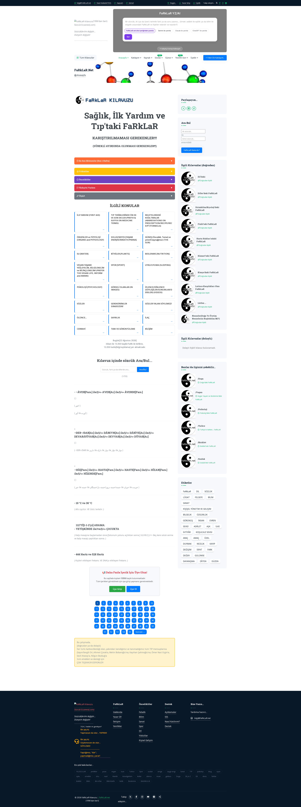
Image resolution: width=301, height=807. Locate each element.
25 (122, 614)
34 (115, 620)
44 (115, 626)
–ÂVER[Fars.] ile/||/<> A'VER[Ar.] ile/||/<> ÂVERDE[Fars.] (109, 392)
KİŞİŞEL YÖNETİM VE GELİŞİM (197, 508)
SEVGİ (185, 526)
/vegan (198, 392)
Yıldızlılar (143, 735)
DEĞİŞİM (187, 549)
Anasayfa (123, 57)
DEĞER (186, 555)
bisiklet (78, 781)
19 (146, 609)
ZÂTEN (203, 561)
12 (103, 609)
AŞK (208, 526)
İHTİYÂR (187, 532)
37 (134, 620)
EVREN (213, 520)
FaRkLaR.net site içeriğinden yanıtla (140, 31)
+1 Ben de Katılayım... (215, 57)
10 (152, 603)
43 (109, 626)
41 (97, 626)
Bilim (141, 716)
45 (122, 626)
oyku (78, 776)
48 (140, 626)
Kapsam (119, 3)
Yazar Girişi (185, 3)
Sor (128, 37)
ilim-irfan (98, 781)
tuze (122, 771)
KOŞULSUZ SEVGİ (204, 532)
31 (97, 620)
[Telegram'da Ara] (154, 797)
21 (97, 614)
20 (153, 609)
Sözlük (158, 57)
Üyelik (197, 3)
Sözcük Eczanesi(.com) (84, 709)
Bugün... (173, 3)
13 (109, 609)
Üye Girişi (117, 589)
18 (140, 609)
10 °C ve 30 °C (84, 503)
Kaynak (147, 57)
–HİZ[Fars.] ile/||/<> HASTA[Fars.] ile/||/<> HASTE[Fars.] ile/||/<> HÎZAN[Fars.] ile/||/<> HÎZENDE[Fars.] (120, 471)
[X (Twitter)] (130, 797)
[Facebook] (136, 797)
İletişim (116, 721)
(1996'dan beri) (90, 28)
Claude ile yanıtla (181, 31)
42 (103, 626)
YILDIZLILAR (81, 771)
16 (128, 609)
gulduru (168, 776)
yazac (104, 771)
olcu (97, 776)
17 (134, 609)
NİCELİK (200, 543)
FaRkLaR (187, 491)
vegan (113, 771)
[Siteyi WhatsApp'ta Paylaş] (160, 797)
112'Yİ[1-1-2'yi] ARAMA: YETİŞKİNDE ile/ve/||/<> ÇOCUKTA (97, 527)
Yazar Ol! (117, 716)
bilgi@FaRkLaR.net (84, 3)
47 (134, 626)
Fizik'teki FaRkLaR (207, 224)
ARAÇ (185, 538)
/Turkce (201, 426)
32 (103, 620)
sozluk (150, 771)
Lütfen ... (202, 303)
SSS (166, 716)
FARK (209, 549)
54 (124, 632)
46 (128, 626)
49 (146, 626)
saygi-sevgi (171, 771)
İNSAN (201, 520)
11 (97, 609)
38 (140, 620)
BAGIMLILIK (145, 781)
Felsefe (142, 712)
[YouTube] (148, 797)
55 (130, 632)
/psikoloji (202, 409)
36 (128, 620)
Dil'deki (201, 177)
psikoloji (200, 771)
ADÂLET (197, 526)
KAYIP (212, 543)
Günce (168, 57)
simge (160, 771)
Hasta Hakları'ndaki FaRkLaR (206, 240)
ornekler (88, 776)
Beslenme (132, 781)
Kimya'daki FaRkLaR (208, 272)
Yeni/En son (180, 57)
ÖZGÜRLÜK (202, 514)
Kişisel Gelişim (146, 740)
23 (109, 614)
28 (140, 614)
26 (128, 614)
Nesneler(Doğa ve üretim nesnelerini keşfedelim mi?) (206, 317)
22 (103, 614)
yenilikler (94, 771)
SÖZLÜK (208, 491)
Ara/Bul (143, 369)
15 (122, 609)
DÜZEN (215, 561)
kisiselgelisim (127, 776)
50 (153, 626)
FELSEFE (199, 497)
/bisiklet (202, 442)
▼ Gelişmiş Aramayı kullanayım (170, 49)
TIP (191, 771)
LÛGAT (186, 497)
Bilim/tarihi (111, 781)
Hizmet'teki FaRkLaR (208, 256)
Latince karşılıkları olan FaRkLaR (207, 287)
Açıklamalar (170, 712)
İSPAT (199, 549)
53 (117, 632)
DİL (197, 491)
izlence (149, 776)
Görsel (131, 3)
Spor (141, 726)
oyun (218, 771)
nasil (105, 776)
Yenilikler (117, 726)
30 (153, 614)
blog (210, 771)
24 (115, 614)
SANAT (186, 503)
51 (105, 632)
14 (115, 609)
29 (146, 614)
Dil (140, 730)
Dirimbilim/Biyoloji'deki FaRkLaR (207, 208)
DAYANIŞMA (189, 561)
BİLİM (210, 497)
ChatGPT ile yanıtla (200, 31)
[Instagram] (142, 797)
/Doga (200, 378)
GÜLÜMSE (199, 555)
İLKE (218, 526)
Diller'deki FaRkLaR (207, 193)
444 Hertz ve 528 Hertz (90, 554)
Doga (178, 776)
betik (121, 781)
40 (153, 620)
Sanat (142, 721)
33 (109, 620)
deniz (205, 776)
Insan (158, 776)
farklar (214, 776)
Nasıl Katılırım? (172, 721)
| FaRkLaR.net (103, 797)
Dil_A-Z (188, 776)
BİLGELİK (187, 514)
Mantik (115, 776)
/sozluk (201, 459)
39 (146, 620)
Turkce (131, 771)
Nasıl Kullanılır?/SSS (103, 3)
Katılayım (135, 57)
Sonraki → (140, 632)
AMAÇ (196, 538)
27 (134, 614)
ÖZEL (206, 538)
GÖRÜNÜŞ (188, 520)
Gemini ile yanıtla (164, 31)
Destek (168, 726)
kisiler (139, 776)
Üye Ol (133, 589)
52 (111, 632)
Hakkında (117, 712)
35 (122, 620)
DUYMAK (187, 543)
